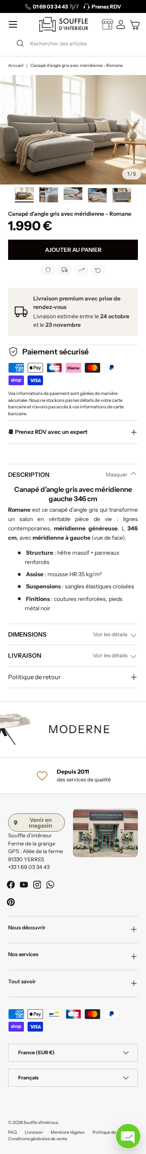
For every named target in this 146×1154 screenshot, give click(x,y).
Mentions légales (67, 1132)
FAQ (12, 1132)
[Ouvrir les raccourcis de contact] (128, 1136)
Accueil (16, 66)
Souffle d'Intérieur (41, 1122)
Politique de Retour (111, 1132)
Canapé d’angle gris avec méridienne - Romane (76, 66)
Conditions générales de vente (37, 1138)
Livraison (34, 1132)
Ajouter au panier (73, 249)
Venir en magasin (40, 822)
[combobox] (73, 43)
